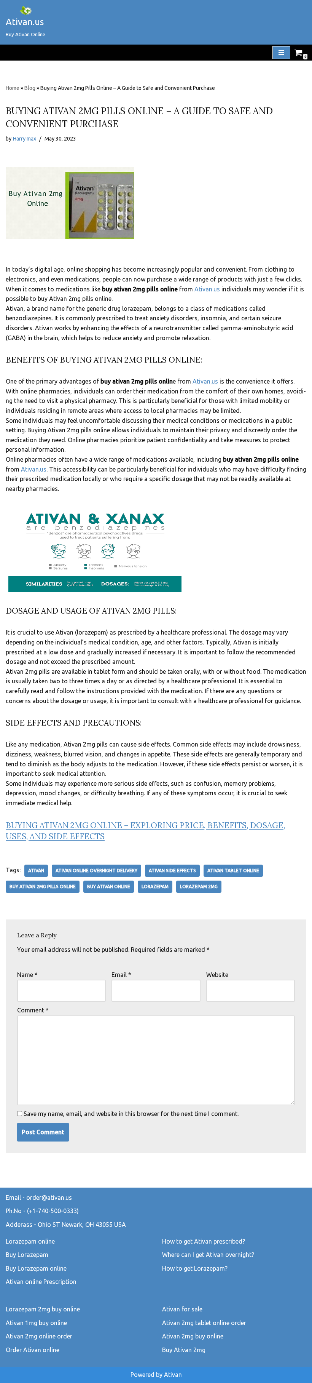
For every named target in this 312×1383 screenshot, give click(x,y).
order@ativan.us (49, 1197)
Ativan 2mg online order (39, 1336)
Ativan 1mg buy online (36, 1322)
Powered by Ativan (156, 1374)
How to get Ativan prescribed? (203, 1241)
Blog (29, 88)
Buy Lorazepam (27, 1254)
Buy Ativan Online (108, 886)
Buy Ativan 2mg (183, 1349)
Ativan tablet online (233, 870)
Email (121, 974)
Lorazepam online (30, 1241)
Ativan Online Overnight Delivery (96, 870)
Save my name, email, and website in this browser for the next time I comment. (131, 1113)
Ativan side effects (172, 870)
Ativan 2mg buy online (192, 1336)
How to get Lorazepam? (195, 1268)
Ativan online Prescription (41, 1281)
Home (12, 88)
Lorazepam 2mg (199, 886)
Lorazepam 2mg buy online (43, 1309)
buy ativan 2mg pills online (43, 886)
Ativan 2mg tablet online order (204, 1322)
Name (27, 974)
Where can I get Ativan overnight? (208, 1254)
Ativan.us (207, 289)
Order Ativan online (32, 1349)
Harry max (24, 139)
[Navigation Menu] (281, 52)
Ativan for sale (182, 1309)
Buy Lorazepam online (36, 1268)
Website (217, 974)
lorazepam (155, 886)
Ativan (36, 870)
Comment (33, 1010)
